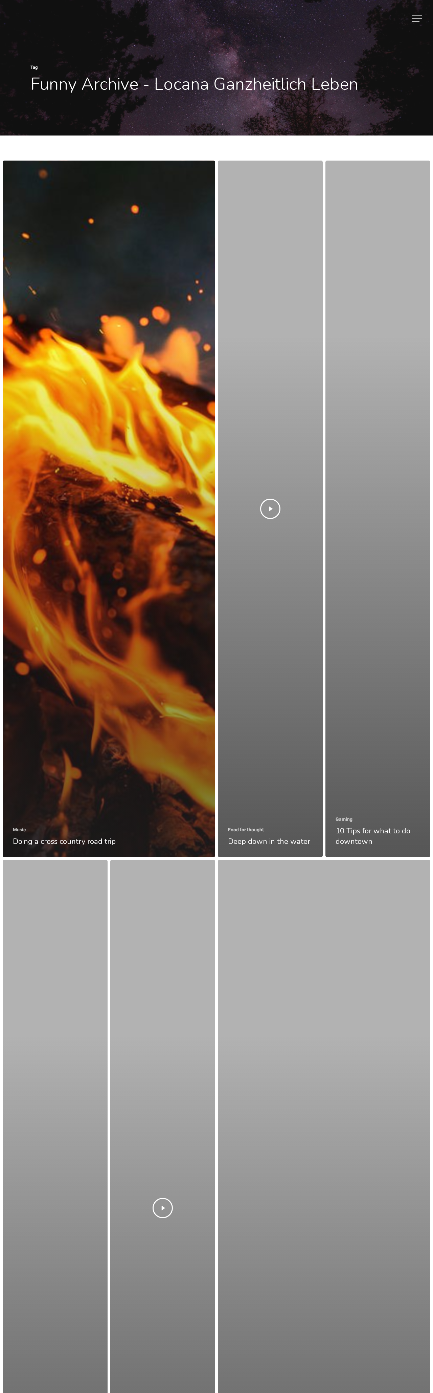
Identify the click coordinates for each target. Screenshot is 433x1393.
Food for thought (246, 829)
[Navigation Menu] (418, 18)
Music (19, 829)
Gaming (344, 819)
